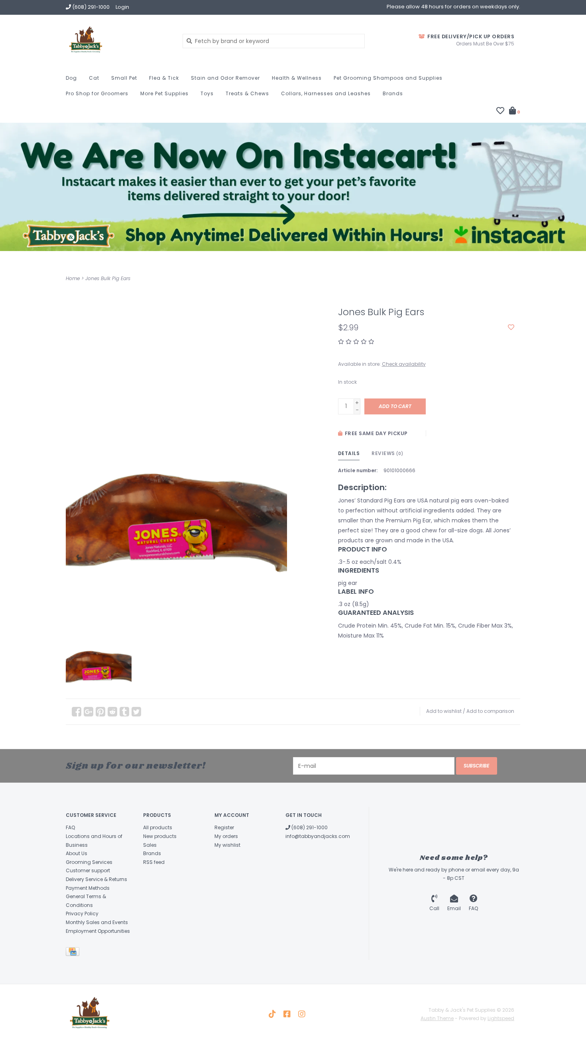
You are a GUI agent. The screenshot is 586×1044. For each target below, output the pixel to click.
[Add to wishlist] (511, 328)
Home (73, 278)
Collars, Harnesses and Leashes (326, 93)
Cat (94, 78)
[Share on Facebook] (76, 711)
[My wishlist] (500, 112)
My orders (226, 836)
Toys (207, 93)
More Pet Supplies (164, 93)
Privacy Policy (82, 913)
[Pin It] (100, 711)
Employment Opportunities (98, 931)
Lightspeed (501, 1018)
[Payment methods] (74, 953)
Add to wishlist (444, 711)
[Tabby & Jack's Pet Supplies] (118, 41)
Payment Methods (88, 888)
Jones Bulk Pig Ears (107, 278)
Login (122, 7)
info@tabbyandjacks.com (317, 836)
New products (160, 836)
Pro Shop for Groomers (97, 93)
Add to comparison (490, 711)
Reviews (387, 453)
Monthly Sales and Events (97, 922)
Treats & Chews (247, 93)
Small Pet (124, 78)
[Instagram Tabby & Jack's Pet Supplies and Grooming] (302, 1014)
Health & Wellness (297, 78)
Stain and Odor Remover (225, 78)
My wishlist (227, 845)
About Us (76, 853)
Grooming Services (89, 862)
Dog (71, 78)
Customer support (88, 870)
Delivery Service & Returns (96, 879)
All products (157, 827)
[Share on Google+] (88, 711)
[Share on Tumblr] (124, 711)
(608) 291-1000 (309, 827)
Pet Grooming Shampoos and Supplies (388, 78)
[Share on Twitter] (136, 711)
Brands (393, 93)
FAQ (70, 827)
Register (224, 827)
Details (349, 453)
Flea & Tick (164, 78)
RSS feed (154, 862)
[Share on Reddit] (112, 711)
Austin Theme (437, 1018)
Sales (150, 845)
